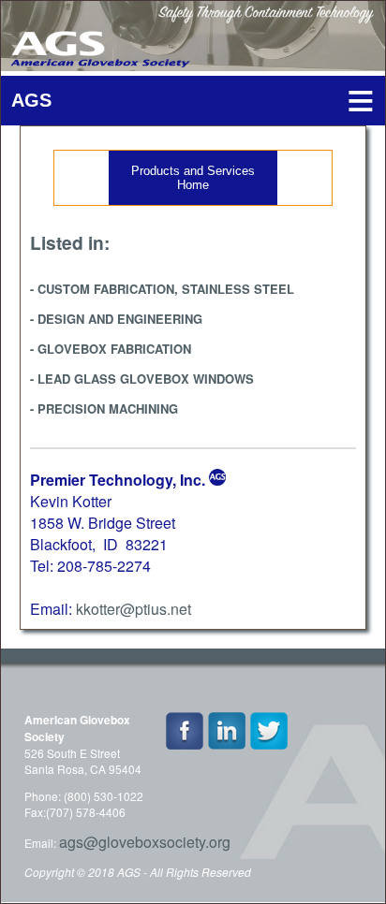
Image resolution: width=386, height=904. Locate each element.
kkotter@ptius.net (133, 609)
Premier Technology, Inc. (117, 479)
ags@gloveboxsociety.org (144, 842)
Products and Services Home (193, 178)
